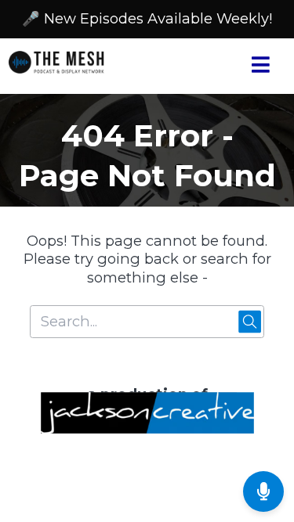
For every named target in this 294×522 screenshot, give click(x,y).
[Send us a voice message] (263, 491)
